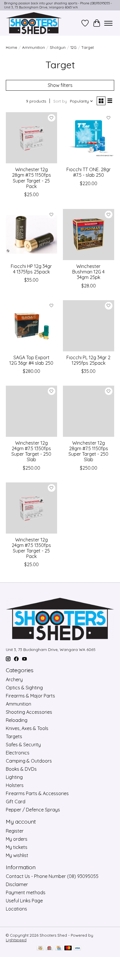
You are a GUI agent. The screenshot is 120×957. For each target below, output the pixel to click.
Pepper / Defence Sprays (33, 810)
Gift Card (15, 801)
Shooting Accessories (29, 712)
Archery (14, 679)
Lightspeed (16, 940)
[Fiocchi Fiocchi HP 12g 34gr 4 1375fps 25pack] (31, 234)
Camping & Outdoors (29, 761)
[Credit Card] (58, 948)
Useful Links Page (24, 901)
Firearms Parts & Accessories (37, 793)
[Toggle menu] (108, 23)
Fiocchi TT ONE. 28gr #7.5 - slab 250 (88, 172)
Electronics (17, 753)
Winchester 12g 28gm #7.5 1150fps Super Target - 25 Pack (31, 178)
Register (15, 831)
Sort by (60, 101)
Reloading (16, 720)
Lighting (14, 777)
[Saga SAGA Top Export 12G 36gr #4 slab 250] (31, 325)
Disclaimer (17, 884)
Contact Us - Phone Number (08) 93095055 (52, 876)
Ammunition (33, 47)
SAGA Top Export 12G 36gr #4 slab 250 (31, 360)
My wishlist (17, 855)
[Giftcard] (49, 948)
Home (11, 47)
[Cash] (40, 948)
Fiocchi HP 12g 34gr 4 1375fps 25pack (31, 269)
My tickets (16, 847)
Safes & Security (23, 744)
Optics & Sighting (24, 688)
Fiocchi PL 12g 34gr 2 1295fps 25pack (88, 360)
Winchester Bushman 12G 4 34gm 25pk (88, 271)
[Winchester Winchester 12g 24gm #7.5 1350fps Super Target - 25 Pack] (31, 508)
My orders (16, 839)
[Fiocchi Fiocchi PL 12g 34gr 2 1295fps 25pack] (88, 325)
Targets (14, 736)
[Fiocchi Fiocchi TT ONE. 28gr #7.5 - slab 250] (88, 137)
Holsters (15, 785)
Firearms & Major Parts (30, 696)
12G (73, 47)
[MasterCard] (68, 948)
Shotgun (58, 47)
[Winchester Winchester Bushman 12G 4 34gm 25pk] (88, 234)
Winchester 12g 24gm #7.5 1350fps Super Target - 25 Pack (31, 548)
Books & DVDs (21, 769)
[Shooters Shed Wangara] (34, 23)
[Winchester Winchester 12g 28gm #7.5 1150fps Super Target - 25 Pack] (31, 137)
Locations (16, 909)
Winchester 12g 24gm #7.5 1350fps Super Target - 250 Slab (31, 451)
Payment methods (25, 892)
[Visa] (77, 948)
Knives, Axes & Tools (27, 728)
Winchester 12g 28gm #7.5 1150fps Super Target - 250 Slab (88, 451)
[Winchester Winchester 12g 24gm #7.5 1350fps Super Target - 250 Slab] (31, 411)
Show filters (60, 85)
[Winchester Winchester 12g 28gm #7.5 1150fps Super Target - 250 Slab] (88, 411)
